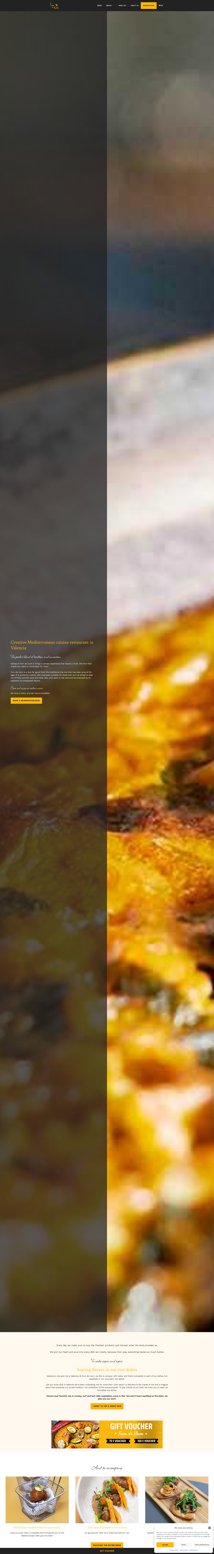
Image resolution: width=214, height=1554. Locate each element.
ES (162, 5)
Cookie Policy (173, 1550)
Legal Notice (193, 1550)
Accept (165, 1545)
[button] (209, 1528)
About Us (135, 5)
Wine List (122, 5)
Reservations (148, 5)
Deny (184, 1545)
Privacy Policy (183, 1550)
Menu (99, 5)
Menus (109, 5)
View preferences (202, 1545)
